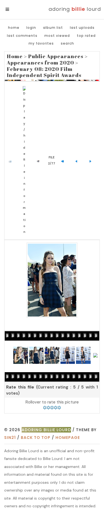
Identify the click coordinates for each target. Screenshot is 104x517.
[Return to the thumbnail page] (11, 160)
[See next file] (91, 160)
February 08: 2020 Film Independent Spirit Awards (44, 72)
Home (13, 27)
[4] (55, 408)
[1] (45, 408)
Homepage (67, 437)
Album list (53, 27)
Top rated (86, 35)
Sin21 (10, 437)
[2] (48, 408)
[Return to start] (63, 160)
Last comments (22, 35)
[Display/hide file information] (25, 160)
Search (67, 43)
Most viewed (57, 35)
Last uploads (82, 27)
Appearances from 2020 (40, 62)
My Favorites (41, 43)
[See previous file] (77, 160)
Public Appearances (55, 56)
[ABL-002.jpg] (52, 280)
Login (31, 27)
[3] (52, 408)
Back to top (35, 437)
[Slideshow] (39, 160)
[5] (59, 408)
